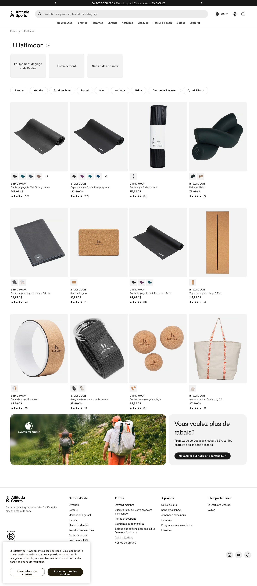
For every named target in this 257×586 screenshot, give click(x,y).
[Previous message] (55, 3)
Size (102, 90)
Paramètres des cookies (27, 573)
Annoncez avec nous (173, 514)
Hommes (97, 22)
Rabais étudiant (124, 537)
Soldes (181, 22)
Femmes (82, 22)
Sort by (19, 90)
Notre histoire (169, 504)
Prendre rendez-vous (81, 530)
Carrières (166, 520)
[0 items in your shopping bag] (243, 13)
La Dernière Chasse (219, 504)
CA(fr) (225, 13)
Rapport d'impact (171, 509)
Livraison (74, 504)
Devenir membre (124, 504)
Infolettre (166, 530)
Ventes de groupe (125, 542)
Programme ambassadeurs (176, 525)
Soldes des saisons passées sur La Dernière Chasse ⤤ (135, 530)
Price (138, 90)
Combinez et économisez (130, 523)
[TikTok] (247, 554)
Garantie (73, 520)
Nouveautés (64, 22)
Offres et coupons (125, 518)
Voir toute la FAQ (78, 540)
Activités (127, 22)
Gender (38, 90)
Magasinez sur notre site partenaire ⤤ (202, 455)
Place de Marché (78, 525)
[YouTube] (238, 554)
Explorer (195, 22)
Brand (85, 90)
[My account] (234, 13)
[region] (46, 562)
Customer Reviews (164, 90)
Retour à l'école (163, 22)
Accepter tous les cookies (65, 573)
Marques (143, 22)
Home (13, 31)
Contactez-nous (78, 535)
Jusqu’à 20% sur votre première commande (133, 511)
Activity (120, 90)
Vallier (211, 509)
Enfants (112, 22)
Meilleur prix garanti (80, 514)
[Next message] (201, 3)
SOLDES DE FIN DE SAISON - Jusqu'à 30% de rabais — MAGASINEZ (128, 3)
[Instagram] (229, 554)
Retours (73, 509)
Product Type (62, 90)
